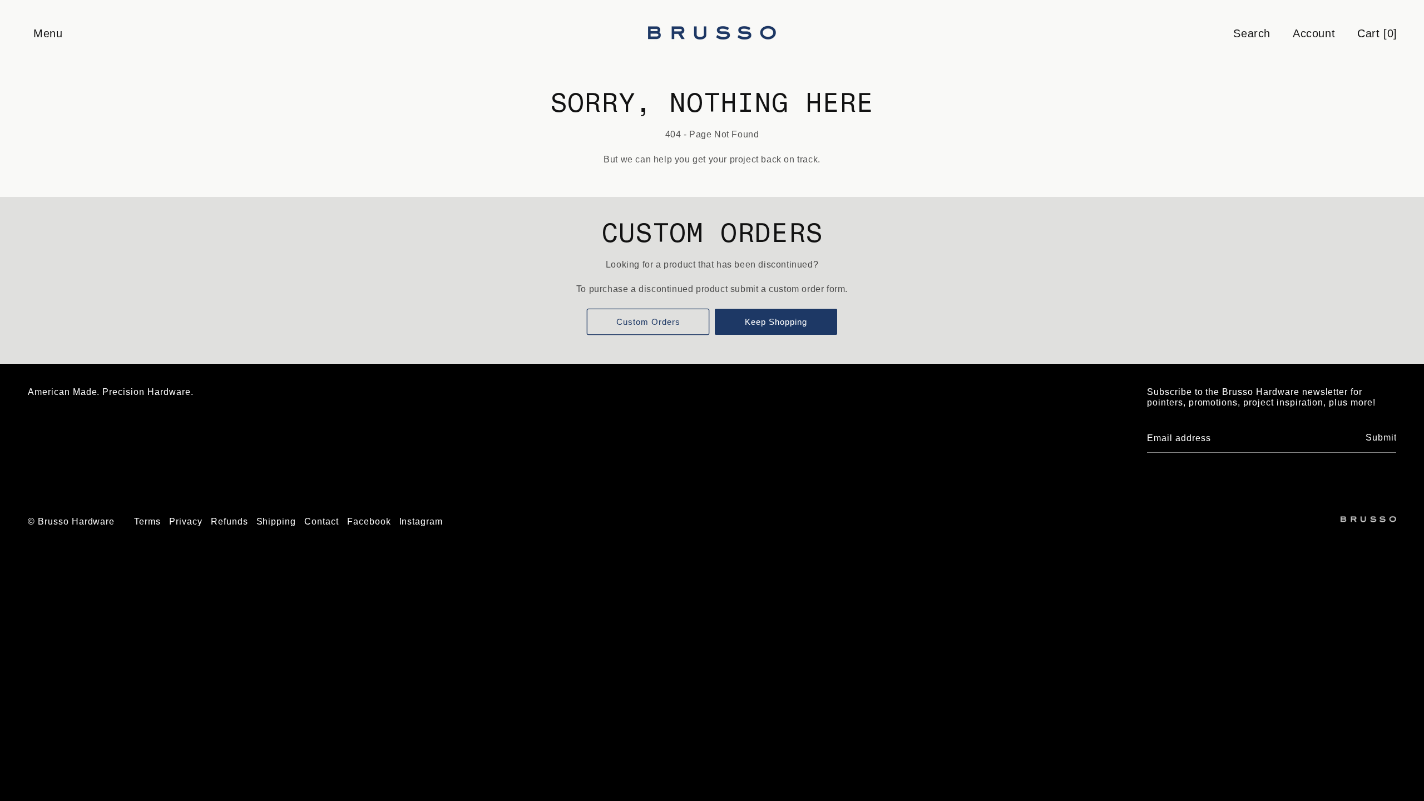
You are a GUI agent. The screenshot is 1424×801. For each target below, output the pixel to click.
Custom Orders (648, 322)
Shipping (276, 521)
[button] (47, 33)
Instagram (421, 521)
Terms (147, 521)
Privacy (185, 521)
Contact (321, 521)
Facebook (369, 521)
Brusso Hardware (76, 521)
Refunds (229, 521)
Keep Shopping (776, 322)
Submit (1381, 437)
